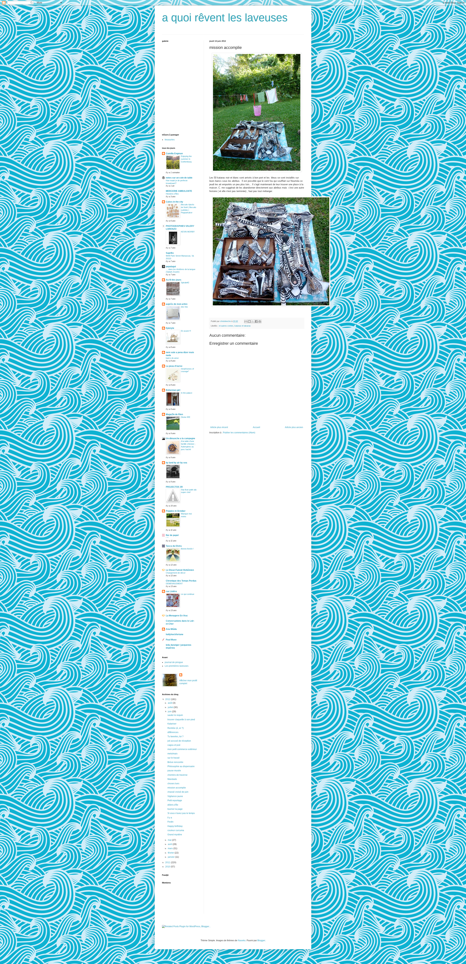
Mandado (172, 779)
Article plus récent (219, 427)
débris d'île (172, 805)
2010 (168, 866)
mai (170, 840)
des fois (184, 307)
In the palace (186, 393)
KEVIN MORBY (188, 232)
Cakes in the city (174, 202)
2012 (168, 699)
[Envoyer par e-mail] (246, 321)
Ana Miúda (171, 629)
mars (170, 848)
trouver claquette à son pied (181, 719)
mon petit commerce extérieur (182, 749)
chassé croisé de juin (177, 792)
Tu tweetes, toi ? (175, 736)
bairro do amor (172, 358)
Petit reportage (174, 800)
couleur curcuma (175, 830)
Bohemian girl (173, 390)
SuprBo (170, 253)
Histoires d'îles (172, 194)
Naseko (242, 940)
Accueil (256, 427)
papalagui (171, 266)
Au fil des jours (173, 280)
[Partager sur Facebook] (256, 321)
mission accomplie (176, 787)
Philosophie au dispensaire (181, 766)
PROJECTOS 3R (174, 487)
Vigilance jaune (175, 796)
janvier (171, 857)
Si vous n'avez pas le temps (181, 813)
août (170, 703)
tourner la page (175, 809)
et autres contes (226, 326)
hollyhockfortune (174, 634)
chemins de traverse (177, 775)
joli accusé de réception (179, 741)
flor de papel (172, 535)
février (171, 853)
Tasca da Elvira (174, 546)
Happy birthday (175, 826)
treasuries (170, 139)
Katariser (171, 723)
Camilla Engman (174, 153)
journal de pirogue (174, 662)
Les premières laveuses (176, 666)
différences (172, 732)
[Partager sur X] (253, 321)
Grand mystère (174, 834)
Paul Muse (171, 639)
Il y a (169, 817)
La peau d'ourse (174, 366)
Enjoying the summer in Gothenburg (186, 159)
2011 (168, 862)
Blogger (261, 940)
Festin (170, 822)
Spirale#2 (185, 282)
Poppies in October (175, 511)
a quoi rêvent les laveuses (225, 17)
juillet (171, 707)
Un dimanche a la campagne (180, 438)
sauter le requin (175, 715)
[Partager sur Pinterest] (260, 321)
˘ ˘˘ (167, 538)
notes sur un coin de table (179, 177)
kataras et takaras (242, 326)
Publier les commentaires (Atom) (239, 432)
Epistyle (170, 328)
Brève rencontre (175, 762)
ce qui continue (187, 594)
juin (170, 711)
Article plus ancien (294, 427)
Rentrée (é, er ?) (175, 728)
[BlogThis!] (249, 321)
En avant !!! (186, 331)
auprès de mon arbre (176, 304)
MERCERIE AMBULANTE (179, 191)
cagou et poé (173, 745)
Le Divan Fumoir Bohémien (180, 570)
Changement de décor (175, 573)
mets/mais (172, 753)
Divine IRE (185, 417)
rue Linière (171, 591)
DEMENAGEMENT (174, 583)
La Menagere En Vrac (177, 615)
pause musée (174, 770)
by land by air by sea (176, 462)
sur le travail (173, 758)
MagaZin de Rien (174, 414)
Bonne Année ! (187, 549)
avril (170, 844)
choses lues (173, 783)
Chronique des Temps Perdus (181, 581)
